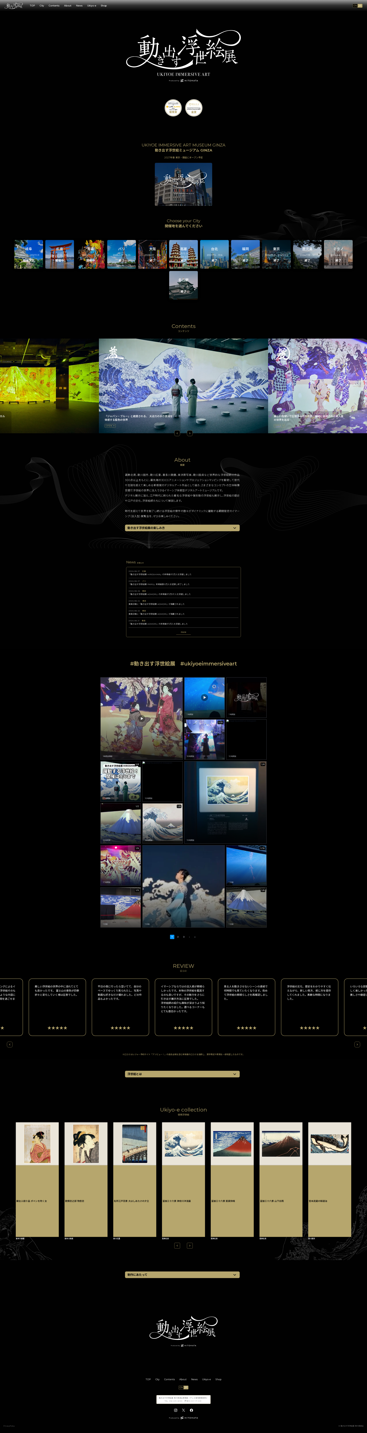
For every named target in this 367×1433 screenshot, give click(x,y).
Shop (104, 5)
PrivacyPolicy (9, 1426)
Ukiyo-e (91, 5)
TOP (32, 5)
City (42, 5)
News (79, 5)
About (67, 5)
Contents (54, 5)
